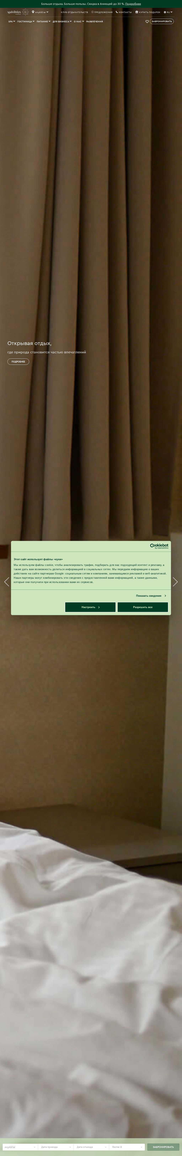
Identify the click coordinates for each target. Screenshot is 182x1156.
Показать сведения (149, 595)
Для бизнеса (61, 21)
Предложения (103, 12)
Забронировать (162, 21)
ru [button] (168, 12)
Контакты (125, 12)
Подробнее (133, 3)
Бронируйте (19, 361)
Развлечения (94, 21)
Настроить (88, 606)
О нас (78, 21)
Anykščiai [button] (41, 12)
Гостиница (25, 21)
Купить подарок (149, 12)
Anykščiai (10, 1147)
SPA (11, 21)
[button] (147, 21)
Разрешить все (142, 606)
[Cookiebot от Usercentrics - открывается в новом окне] (152, 546)
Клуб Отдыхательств (74, 12)
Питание (43, 21)
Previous (7, 582)
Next (175, 582)
